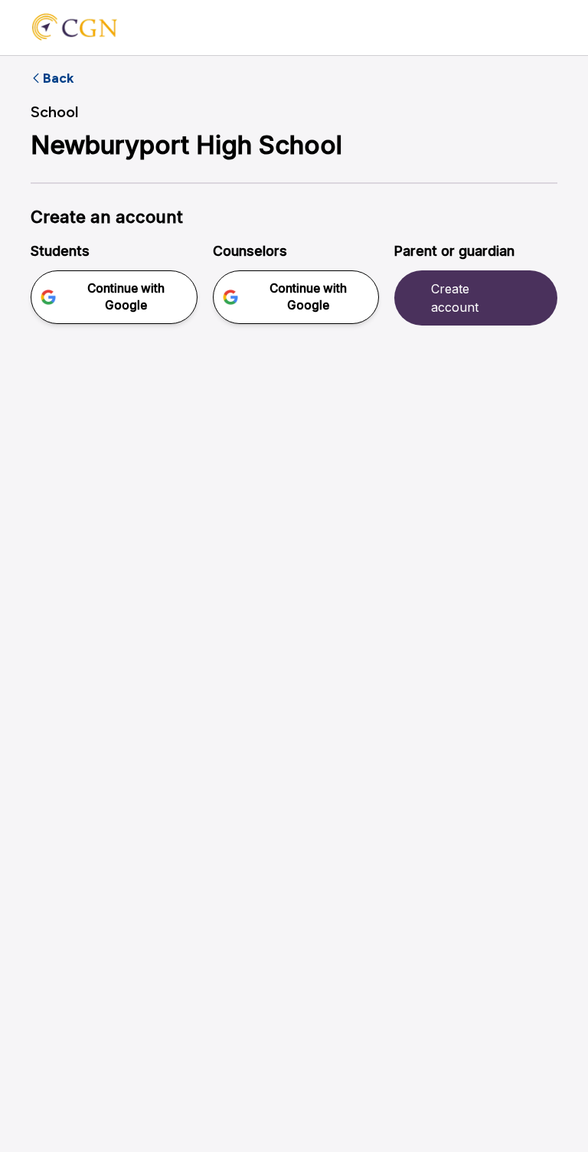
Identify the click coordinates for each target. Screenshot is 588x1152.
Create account (455, 298)
